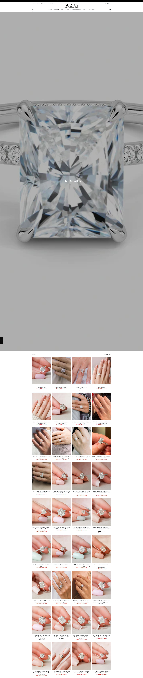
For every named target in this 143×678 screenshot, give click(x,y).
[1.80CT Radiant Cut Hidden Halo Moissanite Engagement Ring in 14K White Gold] (101, 441)
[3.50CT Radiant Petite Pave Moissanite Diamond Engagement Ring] (61, 549)
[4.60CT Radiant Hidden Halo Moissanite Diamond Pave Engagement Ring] (61, 585)
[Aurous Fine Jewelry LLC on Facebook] (105, 3)
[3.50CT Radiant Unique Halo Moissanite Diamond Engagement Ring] (61, 370)
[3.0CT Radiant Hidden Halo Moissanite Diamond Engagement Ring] (81, 370)
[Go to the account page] (108, 10)
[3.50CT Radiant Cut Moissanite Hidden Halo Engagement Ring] (41, 370)
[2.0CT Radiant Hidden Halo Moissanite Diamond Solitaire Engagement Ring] (81, 656)
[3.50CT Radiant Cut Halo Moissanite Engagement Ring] (61, 406)
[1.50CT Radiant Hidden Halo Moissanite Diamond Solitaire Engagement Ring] (61, 656)
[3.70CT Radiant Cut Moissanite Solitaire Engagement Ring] (41, 476)
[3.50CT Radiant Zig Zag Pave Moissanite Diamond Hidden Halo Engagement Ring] (61, 476)
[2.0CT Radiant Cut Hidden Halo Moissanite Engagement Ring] (101, 370)
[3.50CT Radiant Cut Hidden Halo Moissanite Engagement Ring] (41, 406)
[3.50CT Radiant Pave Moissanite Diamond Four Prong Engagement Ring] (81, 476)
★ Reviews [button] (1, 340)
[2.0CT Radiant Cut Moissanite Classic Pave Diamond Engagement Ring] (81, 441)
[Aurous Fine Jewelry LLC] (71, 6)
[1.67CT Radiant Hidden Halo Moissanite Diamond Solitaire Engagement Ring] (81, 585)
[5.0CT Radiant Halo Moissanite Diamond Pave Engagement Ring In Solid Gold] (61, 620)
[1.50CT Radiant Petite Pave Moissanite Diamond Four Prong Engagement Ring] (81, 512)
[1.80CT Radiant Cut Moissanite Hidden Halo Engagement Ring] (41, 441)
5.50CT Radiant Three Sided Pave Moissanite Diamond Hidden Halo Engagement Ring (101, 566)
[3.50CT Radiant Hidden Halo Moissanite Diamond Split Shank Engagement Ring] (81, 549)
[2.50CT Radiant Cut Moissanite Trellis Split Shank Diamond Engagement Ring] (61, 441)
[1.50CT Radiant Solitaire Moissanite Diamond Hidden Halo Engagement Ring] (41, 656)
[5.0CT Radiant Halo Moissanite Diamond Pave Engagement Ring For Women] (81, 620)
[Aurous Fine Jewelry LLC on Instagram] (107, 3)
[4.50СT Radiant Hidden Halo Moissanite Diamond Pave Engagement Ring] (101, 620)
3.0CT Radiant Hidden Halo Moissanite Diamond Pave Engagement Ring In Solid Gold (101, 493)
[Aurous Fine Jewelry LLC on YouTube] (110, 3)
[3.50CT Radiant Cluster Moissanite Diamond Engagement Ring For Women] (41, 512)
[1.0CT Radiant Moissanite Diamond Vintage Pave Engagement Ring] (41, 549)
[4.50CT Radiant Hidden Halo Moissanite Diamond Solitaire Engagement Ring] (41, 585)
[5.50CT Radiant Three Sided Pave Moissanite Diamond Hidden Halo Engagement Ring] (101, 549)
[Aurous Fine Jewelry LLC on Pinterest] (108, 3)
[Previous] (57, 1)
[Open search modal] (33, 10)
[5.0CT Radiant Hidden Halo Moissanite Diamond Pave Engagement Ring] (41, 620)
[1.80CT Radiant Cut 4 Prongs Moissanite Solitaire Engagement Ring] (101, 406)
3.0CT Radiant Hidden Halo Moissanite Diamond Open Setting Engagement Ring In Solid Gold (101, 529)
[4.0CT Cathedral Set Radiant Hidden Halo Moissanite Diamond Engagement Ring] (101, 585)
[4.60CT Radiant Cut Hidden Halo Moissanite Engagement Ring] (81, 406)
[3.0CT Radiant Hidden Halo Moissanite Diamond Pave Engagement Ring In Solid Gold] (101, 476)
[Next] (85, 1)
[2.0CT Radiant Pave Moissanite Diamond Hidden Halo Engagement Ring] (101, 656)
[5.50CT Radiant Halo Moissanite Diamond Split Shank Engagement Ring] (61, 512)
